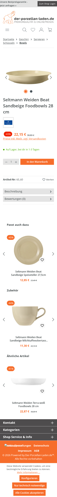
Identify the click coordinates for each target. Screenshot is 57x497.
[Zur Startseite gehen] (28, 17)
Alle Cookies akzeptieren (29, 492)
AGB (36, 450)
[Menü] (7, 29)
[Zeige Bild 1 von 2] (25, 91)
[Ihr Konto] (41, 29)
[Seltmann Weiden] (28, 122)
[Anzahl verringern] (6, 162)
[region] (28, 77)
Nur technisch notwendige (29, 485)
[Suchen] (24, 29)
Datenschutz (41, 445)
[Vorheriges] (6, 77)
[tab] (28, 191)
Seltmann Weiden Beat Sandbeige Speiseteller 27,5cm (28, 273)
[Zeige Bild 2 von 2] (31, 91)
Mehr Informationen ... (28, 472)
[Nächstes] (51, 77)
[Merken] (42, 260)
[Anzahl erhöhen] (16, 162)
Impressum (25, 450)
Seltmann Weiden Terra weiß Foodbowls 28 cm (28, 404)
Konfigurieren (29, 478)
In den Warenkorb (37, 161)
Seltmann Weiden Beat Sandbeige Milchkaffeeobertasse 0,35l (28, 339)
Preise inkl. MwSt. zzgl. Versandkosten (24, 138)
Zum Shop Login (47, 3)
